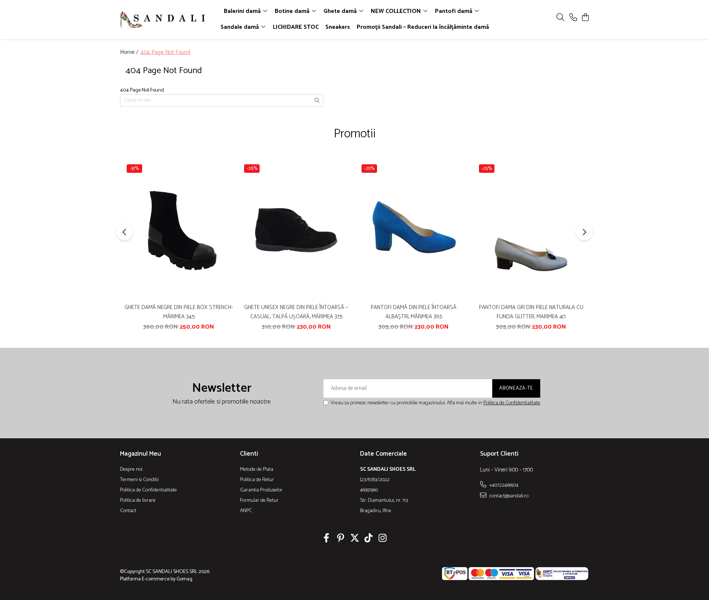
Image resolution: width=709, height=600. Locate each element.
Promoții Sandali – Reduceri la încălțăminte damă (423, 27)
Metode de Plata (256, 469)
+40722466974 (503, 485)
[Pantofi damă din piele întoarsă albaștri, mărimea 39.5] (414, 230)
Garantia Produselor (261, 490)
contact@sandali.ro (508, 496)
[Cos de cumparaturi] (585, 18)
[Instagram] (382, 539)
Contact (128, 511)
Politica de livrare (137, 500)
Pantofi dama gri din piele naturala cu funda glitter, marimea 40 (531, 312)
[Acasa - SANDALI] (162, 19)
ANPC (246, 511)
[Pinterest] (340, 539)
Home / (130, 52)
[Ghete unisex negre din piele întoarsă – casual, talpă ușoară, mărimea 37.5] (296, 230)
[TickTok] (368, 539)
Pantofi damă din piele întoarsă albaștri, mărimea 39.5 (413, 312)
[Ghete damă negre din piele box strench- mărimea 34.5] (179, 230)
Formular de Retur (259, 500)
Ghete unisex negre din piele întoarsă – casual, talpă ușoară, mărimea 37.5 (296, 312)
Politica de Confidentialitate (511, 403)
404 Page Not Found (165, 52)
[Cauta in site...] (560, 18)
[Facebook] (326, 539)
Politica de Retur (257, 480)
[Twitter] (354, 539)
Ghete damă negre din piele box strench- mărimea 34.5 (178, 312)
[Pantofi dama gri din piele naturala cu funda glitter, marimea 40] (531, 230)
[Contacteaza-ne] (573, 18)
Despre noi (131, 469)
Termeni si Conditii (139, 480)
